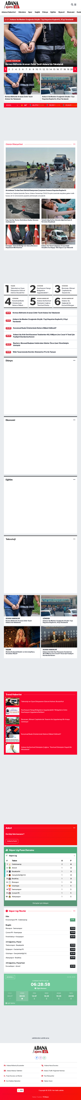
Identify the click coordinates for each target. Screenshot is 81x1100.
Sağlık (37, 12)
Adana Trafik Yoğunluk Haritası (54, 1071)
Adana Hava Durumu (51, 1065)
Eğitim (53, 12)
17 (61, 69)
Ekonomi (70, 12)
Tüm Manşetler (49, 1076)
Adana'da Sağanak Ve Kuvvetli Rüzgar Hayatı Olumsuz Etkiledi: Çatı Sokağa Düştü (68, 303)
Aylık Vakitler (11, 1003)
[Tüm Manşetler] (74, 144)
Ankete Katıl (12, 841)
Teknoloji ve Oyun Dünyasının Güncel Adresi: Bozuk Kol (18, 290)
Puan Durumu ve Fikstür (14, 1076)
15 (54, 69)
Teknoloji (11, 539)
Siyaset (61, 12)
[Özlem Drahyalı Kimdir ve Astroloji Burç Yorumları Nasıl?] (22, 637)
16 (58, 69)
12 (44, 69)
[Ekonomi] (74, 420)
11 (40, 69)
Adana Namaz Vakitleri (14, 1071)
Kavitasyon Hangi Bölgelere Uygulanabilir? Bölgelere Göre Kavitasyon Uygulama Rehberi (44, 290)
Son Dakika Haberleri (13, 1081)
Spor (30, 12)
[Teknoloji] (74, 539)
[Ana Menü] (75, 5)
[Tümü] (74, 828)
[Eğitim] (74, 480)
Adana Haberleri (9, 12)
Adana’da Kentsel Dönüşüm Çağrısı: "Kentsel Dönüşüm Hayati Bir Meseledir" (44, 303)
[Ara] (72, 5)
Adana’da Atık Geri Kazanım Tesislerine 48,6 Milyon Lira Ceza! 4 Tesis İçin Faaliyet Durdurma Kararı (58, 653)
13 (47, 69)
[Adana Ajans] (12, 4)
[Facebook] (36, 1058)
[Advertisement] (40, 124)
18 (64, 69)
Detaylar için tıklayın (40, 903)
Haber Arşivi (48, 1081)
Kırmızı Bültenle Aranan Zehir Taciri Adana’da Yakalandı (36, 313)
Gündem (22, 12)
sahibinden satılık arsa (40, 1038)
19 (68, 69)
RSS (21, 1090)
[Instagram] (40, 1058)
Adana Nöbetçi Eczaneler (15, 1065)
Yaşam (13, 285)
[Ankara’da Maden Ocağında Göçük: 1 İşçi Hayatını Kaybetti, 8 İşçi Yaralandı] (59, 605)
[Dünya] (74, 360)
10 (37, 69)
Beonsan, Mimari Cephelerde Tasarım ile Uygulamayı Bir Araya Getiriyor (68, 290)
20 (71, 69)
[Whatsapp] (44, 1058)
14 (50, 69)
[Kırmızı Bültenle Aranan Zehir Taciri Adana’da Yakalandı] (22, 605)
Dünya (45, 12)
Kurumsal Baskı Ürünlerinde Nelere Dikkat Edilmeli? (18, 303)
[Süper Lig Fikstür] (74, 911)
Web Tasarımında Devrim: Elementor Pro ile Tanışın (34, 352)
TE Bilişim (46, 1097)
